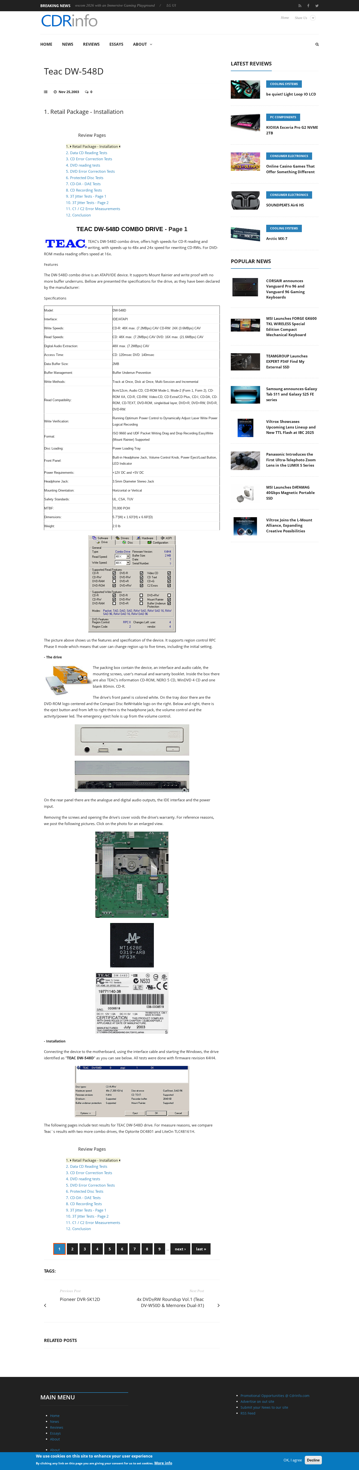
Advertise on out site (257, 1401)
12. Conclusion (78, 215)
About (140, 44)
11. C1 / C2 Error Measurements (93, 208)
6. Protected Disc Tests (84, 177)
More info (163, 1462)
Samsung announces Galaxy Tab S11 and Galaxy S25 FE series (291, 394)
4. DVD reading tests (83, 165)
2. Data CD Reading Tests (86, 152)
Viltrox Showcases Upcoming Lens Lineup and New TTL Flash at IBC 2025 (291, 427)
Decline (313, 1460)
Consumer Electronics (289, 156)
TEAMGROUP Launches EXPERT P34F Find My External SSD (286, 361)
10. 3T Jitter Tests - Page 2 (87, 202)
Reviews (91, 44)
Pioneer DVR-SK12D (80, 1299)
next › (180, 1248)
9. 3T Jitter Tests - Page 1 (86, 196)
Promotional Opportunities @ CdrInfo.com (275, 1395)
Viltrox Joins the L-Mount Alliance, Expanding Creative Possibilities (289, 525)
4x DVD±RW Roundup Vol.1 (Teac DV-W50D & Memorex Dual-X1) (170, 1302)
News (67, 44)
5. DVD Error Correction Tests (90, 171)
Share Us (301, 18)
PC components (283, 117)
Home (285, 18)
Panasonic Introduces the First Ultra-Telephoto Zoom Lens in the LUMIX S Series (291, 460)
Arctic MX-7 (276, 238)
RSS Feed (248, 1413)
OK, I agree (293, 1460)
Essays (116, 44)
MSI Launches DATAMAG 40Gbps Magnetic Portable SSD (290, 493)
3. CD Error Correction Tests (89, 158)
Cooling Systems (284, 84)
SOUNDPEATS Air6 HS (285, 205)
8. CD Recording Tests (84, 190)
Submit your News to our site (264, 1407)
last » (201, 1248)
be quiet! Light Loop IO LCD (291, 94)
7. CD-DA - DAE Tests (83, 183)
